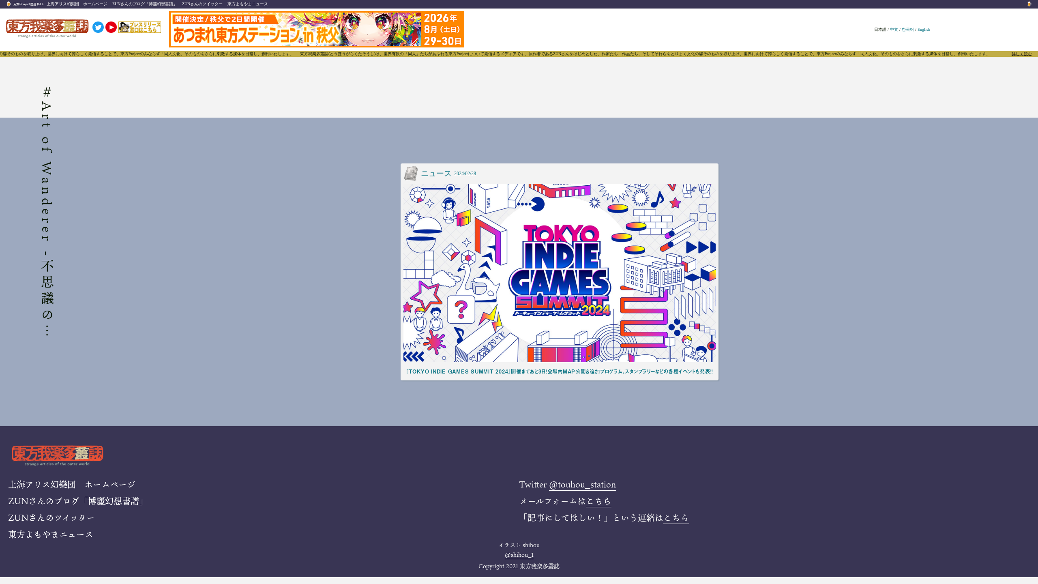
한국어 (908, 29)
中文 (894, 29)
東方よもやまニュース (247, 4)
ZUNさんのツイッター (202, 4)
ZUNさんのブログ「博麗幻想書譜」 (144, 4)
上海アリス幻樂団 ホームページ (77, 4)
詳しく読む (1022, 54)
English (924, 29)
